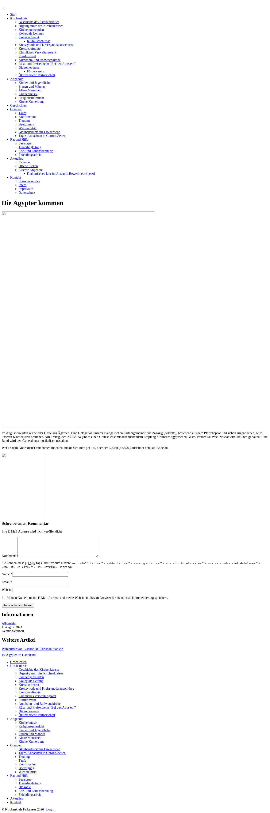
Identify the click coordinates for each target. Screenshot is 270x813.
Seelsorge (25, 143)
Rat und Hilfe (19, 139)
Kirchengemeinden (31, 29)
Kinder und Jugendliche (34, 82)
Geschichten (18, 105)
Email (5, 582)
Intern (22, 185)
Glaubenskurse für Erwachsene (39, 132)
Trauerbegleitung (30, 147)
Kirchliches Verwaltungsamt (37, 52)
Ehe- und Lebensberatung (36, 151)
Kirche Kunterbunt (31, 101)
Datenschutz (27, 192)
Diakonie (25, 787)
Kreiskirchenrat (29, 37)
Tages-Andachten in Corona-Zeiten (42, 136)
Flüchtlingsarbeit (30, 154)
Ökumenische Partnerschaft (37, 75)
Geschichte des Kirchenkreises (39, 22)
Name (6, 574)
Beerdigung (26, 124)
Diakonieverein (29, 67)
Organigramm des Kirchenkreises (41, 26)
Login (50, 809)
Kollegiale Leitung (31, 33)
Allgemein (9, 623)
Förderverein (35, 71)
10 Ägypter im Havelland (19, 655)
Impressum (26, 189)
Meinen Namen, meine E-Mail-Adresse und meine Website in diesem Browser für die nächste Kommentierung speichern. (87, 597)
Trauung (24, 120)
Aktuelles (16, 158)
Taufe (22, 113)
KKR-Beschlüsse (38, 41)
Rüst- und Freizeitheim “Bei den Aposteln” (47, 63)
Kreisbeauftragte (29, 48)
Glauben (16, 109)
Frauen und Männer (32, 86)
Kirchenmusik (28, 94)
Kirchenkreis (18, 18)
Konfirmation (27, 117)
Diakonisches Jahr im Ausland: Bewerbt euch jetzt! (61, 173)
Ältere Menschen (30, 90)
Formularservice (29, 181)
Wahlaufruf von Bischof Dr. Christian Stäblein (32, 649)
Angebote (16, 79)
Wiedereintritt (27, 128)
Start (13, 14)
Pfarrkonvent (27, 56)
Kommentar (10, 556)
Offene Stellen (28, 166)
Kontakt (15, 177)
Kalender (25, 162)
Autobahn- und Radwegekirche (40, 60)
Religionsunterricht (31, 98)
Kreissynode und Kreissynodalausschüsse (46, 45)
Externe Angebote (31, 170)
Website (7, 589)
